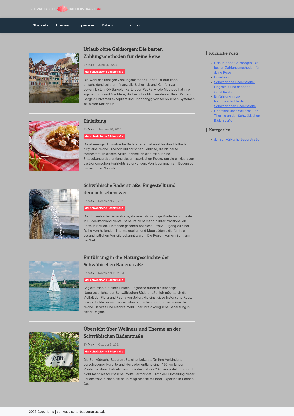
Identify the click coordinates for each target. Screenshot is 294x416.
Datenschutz (112, 25)
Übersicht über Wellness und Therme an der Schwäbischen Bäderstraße (132, 332)
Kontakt (136, 25)
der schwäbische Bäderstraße (104, 71)
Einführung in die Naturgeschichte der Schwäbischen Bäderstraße (126, 261)
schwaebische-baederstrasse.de (81, 412)
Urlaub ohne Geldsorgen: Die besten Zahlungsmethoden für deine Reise (123, 52)
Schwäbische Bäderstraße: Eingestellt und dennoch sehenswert (130, 189)
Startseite (40, 25)
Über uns (63, 25)
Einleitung (95, 121)
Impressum (86, 25)
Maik (91, 64)
